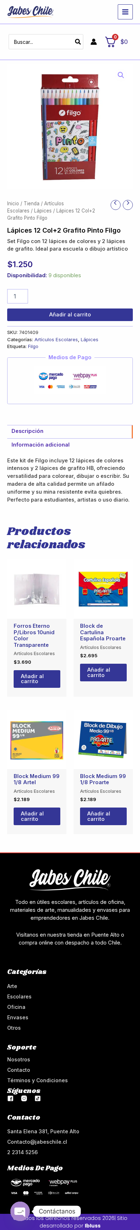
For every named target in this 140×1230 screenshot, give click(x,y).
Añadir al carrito (70, 314)
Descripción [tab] (27, 431)
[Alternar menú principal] (125, 11)
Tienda (31, 203)
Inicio (13, 203)
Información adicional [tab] (40, 445)
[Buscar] (78, 42)
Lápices (43, 211)
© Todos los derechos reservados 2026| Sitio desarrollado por (70, 1222)
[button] (121, 75)
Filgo (33, 346)
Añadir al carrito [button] (32, 679)
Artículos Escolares (56, 339)
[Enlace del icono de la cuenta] (93, 41)
